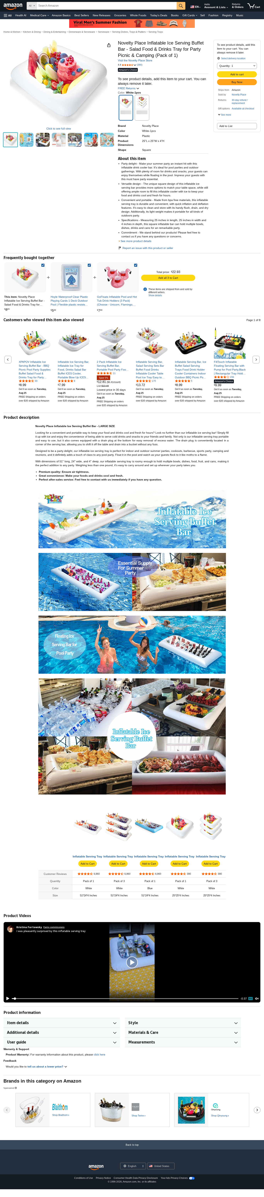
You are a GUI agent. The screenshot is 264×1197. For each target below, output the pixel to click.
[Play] (7, 998)
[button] (7, 15)
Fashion (213, 15)
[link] (71, 277)
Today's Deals (158, 15)
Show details (155, 295)
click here (99, 1054)
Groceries (120, 15)
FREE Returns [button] (127, 88)
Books (175, 15)
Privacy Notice (103, 1178)
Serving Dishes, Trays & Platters (129, 32)
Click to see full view (58, 128)
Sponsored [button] (8, 1088)
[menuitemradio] (250, 998)
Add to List (225, 126)
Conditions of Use (83, 1178)
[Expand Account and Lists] (227, 7)
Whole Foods (138, 15)
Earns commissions (54, 927)
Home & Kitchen (11, 32)
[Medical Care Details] (48, 15)
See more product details (136, 241)
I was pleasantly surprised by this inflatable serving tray (50, 931)
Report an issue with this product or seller (148, 248)
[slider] (125, 998)
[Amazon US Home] (96, 1168)
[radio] (10, 140)
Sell (202, 15)
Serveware (103, 32)
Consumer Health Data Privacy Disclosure (136, 1178)
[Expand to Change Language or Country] (200, 7)
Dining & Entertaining (54, 32)
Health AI (20, 15)
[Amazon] (13, 6)
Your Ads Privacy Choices (174, 1178)
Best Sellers (81, 15)
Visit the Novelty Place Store (135, 60)
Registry (227, 15)
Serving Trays (155, 32)
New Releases (101, 15)
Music (239, 15)
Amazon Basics (61, 15)
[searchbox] (107, 5)
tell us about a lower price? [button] (45, 1066)
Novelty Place (239, 94)
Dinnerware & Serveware (82, 32)
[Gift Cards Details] (196, 15)
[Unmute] (257, 998)
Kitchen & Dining (32, 32)
